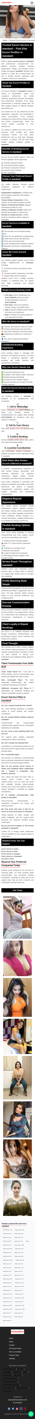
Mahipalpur (7, 1372)
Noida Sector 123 (7, 1298)
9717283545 (17, 1403)
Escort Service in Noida (9, 849)
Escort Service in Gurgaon (10, 854)
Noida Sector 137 (18, 1275)
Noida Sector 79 (7, 1290)
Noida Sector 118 (19, 1230)
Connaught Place (9, 1369)
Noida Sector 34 (7, 1264)
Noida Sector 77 (7, 1313)
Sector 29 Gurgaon (10, 1382)
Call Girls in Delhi (7, 859)
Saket (25, 1372)
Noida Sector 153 (7, 1230)
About (11, 1342)
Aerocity (20, 1369)
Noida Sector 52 (7, 1320)
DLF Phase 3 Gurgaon (11, 1385)
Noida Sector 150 (18, 1256)
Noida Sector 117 (19, 1279)
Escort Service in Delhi (9, 851)
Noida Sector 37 (7, 1267)
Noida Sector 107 (18, 1233)
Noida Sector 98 (7, 1256)
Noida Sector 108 (7, 1248)
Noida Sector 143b (19, 1245)
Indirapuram (7, 1391)
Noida (27, 1241)
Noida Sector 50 (7, 1241)
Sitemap (12, 1358)
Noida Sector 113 (7, 1282)
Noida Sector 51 (7, 1237)
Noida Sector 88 (20, 1260)
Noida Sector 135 (7, 1305)
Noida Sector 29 (18, 1313)
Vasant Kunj (7, 1375)
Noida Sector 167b (8, 1260)
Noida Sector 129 (18, 1267)
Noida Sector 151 (18, 1252)
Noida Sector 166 (7, 1279)
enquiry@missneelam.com (17, 1400)
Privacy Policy (14, 1355)
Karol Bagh (17, 1372)
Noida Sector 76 (7, 1233)
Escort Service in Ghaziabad (11, 856)
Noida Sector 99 (18, 1241)
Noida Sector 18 (9, 1388)
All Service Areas (15, 1348)
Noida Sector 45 (19, 1248)
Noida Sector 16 (7, 1271)
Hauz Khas (18, 1375)
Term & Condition (15, 1352)
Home (5, 40)
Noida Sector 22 (7, 1245)
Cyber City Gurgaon (10, 1378)
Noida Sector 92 (18, 1237)
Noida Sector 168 (7, 1309)
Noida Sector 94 (18, 1264)
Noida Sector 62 (7, 1286)
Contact (12, 1345)
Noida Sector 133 (7, 1294)
